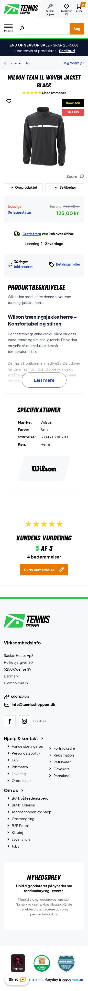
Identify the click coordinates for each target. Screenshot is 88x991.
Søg (77, 28)
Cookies (39, 721)
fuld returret (23, 267)
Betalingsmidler (68, 264)
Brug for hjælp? (73, 63)
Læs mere (44, 380)
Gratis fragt (31, 234)
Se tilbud (67, 50)
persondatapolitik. (44, 914)
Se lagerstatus (20, 212)
